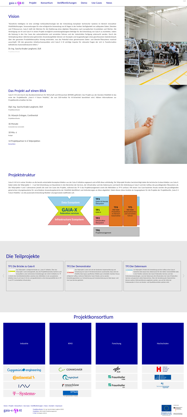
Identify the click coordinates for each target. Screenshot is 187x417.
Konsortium (47, 3)
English (184, 1)
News (109, 3)
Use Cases (97, 3)
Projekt (32, 3)
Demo (84, 3)
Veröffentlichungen (67, 3)
